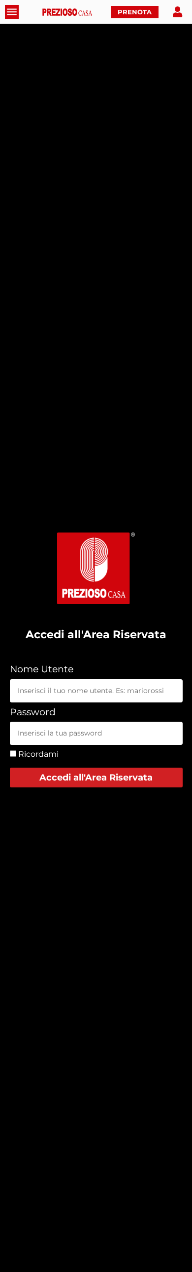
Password (33, 712)
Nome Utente (41, 669)
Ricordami (37, 754)
